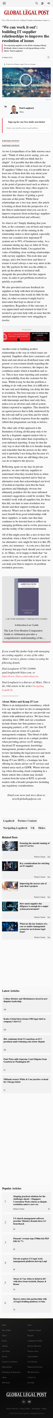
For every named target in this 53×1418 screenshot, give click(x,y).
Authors (5, 1346)
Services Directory (34, 1346)
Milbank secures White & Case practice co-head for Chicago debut (26, 1080)
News (3, 20)
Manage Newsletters (35, 1367)
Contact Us (32, 1377)
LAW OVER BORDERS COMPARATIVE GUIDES (26, 619)
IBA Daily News (34, 1372)
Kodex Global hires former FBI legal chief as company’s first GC (25, 1020)
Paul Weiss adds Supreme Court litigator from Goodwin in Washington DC (25, 1060)
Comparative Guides (35, 1340)
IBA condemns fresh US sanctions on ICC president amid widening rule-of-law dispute (24, 1040)
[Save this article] (48, 57)
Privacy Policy (25, 1408)
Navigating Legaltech (15, 828)
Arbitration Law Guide (27, 625)
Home (4, 1325)
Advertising (36, 1408)
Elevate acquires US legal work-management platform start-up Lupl (30, 1260)
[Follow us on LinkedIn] (23, 1401)
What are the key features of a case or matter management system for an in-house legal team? (33, 927)
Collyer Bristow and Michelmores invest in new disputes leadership (26, 1000)
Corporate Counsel (34, 1330)
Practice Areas (33, 1351)
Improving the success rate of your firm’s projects (33, 885)
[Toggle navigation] (4, 3)
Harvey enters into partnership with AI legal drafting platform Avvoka (30, 1300)
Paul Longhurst (26, 107)
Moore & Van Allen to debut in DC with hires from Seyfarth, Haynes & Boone (29, 1281)
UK (33, 828)
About (4, 1377)
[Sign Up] (42, 3)
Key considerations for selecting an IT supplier (34, 865)
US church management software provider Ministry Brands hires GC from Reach (29, 1221)
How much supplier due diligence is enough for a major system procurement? (34, 906)
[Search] (36, 3)
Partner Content (27, 821)
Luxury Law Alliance (10, 1361)
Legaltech (8, 821)
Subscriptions (7, 1367)
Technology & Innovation (11, 1372)
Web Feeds (6, 1382)
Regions (30, 1335)
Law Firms (6, 1351)
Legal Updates (33, 1356)
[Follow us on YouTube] (29, 1401)
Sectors (4, 1356)
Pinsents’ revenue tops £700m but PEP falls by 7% (31, 1240)
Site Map (31, 1382)
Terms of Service (12, 1408)
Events (4, 1340)
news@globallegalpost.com (26, 798)
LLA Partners (32, 1361)
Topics (4, 1335)
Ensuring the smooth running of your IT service (34, 844)
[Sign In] (48, 3)
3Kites (21, 112)
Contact (43, 1408)
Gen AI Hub (6, 1330)
